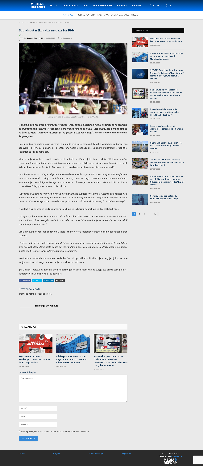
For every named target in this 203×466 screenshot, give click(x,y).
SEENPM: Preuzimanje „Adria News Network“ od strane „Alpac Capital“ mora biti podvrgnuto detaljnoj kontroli (167, 74)
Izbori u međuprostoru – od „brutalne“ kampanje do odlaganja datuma (166, 129)
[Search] (171, 5)
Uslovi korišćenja (95, 453)
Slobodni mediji (70, 5)
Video (85, 5)
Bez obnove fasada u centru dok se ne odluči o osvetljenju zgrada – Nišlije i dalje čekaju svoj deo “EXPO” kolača (167, 180)
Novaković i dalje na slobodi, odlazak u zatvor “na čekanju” (164, 197)
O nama (22, 453)
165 (154, 214)
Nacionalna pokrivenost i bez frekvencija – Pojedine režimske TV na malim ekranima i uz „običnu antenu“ (110, 361)
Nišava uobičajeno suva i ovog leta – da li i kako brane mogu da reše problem (167, 146)
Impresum (126, 453)
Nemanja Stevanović (35, 38)
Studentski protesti (103, 5)
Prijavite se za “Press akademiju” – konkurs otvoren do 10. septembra (34, 359)
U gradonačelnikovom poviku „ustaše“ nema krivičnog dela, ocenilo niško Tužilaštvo (164, 112)
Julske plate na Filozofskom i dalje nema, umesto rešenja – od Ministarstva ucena (109, 15)
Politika (121, 5)
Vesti (52, 5)
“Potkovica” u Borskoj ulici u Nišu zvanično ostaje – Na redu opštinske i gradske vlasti (167, 162)
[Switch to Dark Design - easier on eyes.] (166, 5)
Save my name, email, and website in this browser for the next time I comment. (55, 432)
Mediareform (176, 456)
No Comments (66, 38)
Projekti (56, 453)
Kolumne (136, 5)
